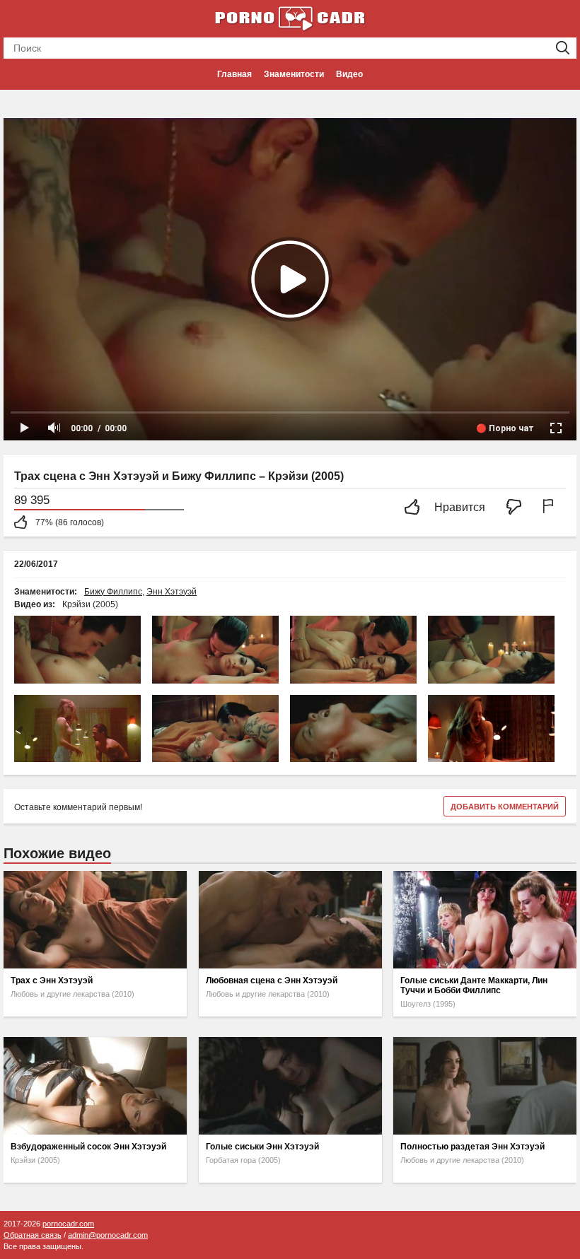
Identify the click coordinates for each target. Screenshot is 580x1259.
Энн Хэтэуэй (171, 592)
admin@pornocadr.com (108, 1235)
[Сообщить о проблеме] (551, 508)
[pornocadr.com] (290, 18)
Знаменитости (294, 74)
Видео (349, 74)
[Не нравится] (517, 508)
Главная (234, 74)
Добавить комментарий (505, 806)
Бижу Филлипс (113, 592)
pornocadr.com (68, 1223)
